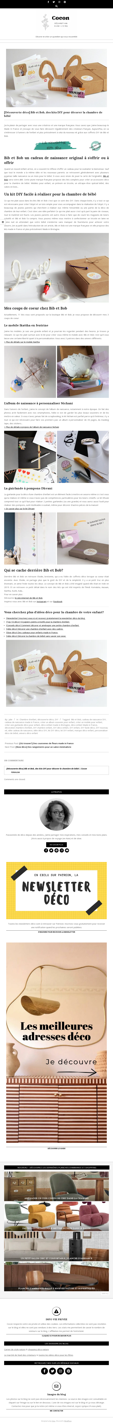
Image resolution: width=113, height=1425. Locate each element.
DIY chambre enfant (42, 727)
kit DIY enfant (67, 730)
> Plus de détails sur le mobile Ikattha (22, 342)
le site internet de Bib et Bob (29, 598)
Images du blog (56, 1394)
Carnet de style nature (14, 1349)
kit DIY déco (54, 730)
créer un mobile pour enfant (89, 722)
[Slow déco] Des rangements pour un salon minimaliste (43, 746)
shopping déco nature (38, 1349)
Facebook (57, 601)
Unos (53, 1421)
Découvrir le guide (56, 1148)
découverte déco (45, 719)
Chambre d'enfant (28, 719)
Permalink (15, 772)
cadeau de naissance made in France (22, 722)
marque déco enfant (84, 730)
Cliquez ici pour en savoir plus (56, 1336)
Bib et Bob (76, 719)
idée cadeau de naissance (20, 730)
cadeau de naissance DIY (94, 719)
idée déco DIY (40, 730)
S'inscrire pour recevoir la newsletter (56, 932)
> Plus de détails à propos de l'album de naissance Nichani (31, 427)
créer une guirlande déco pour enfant (22, 725)
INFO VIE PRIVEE (56, 1319)
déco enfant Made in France (84, 725)
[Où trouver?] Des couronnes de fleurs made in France (46, 743)
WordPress (68, 1421)
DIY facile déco (88, 727)
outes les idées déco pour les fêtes (56, 1355)
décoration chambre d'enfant (18, 727)
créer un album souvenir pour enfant (57, 722)
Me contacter (56, 1411)
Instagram (41, 601)
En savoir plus (56, 844)
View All (105, 1293)
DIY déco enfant (60, 727)
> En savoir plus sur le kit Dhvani (19, 508)
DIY (56, 719)
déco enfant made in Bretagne (55, 725)
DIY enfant (75, 727)
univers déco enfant (28, 733)
